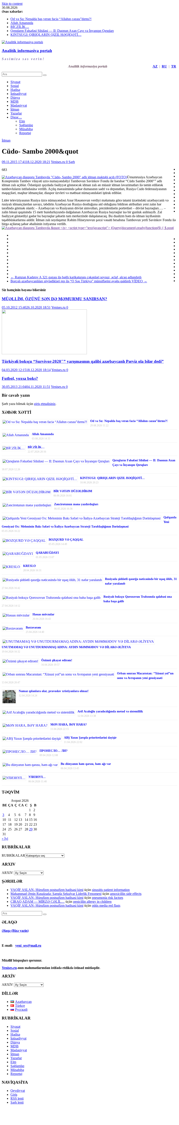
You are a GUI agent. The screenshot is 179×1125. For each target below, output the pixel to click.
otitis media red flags (106, 905)
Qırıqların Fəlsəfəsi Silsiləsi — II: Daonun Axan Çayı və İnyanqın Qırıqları (62, 31)
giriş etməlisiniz (44, 404)
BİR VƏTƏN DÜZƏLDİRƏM (72, 491)
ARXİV (7, 984)
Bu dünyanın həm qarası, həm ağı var (86, 764)
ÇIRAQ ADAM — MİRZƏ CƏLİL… (37, 901)
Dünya (15, 97)
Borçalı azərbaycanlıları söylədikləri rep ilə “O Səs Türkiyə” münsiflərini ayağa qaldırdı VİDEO (78, 281)
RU (164, 66)
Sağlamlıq (26, 125)
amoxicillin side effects (125, 894)
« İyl (5, 838)
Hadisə (15, 90)
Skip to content (12, 3)
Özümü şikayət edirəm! (56, 660)
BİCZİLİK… (19, 27)
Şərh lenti (17, 1102)
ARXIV (7, 873)
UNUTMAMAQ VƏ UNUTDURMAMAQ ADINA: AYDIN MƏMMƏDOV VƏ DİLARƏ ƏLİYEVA (66, 647)
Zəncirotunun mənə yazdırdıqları (76, 504)
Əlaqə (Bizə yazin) (15, 930)
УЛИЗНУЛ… (37, 777)
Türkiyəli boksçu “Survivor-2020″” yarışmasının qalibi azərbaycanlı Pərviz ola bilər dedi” (83, 361)
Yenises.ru (58, 162)
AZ (155, 66)
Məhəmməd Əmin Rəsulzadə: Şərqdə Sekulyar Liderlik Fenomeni (56, 894)
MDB (14, 101)
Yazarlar (16, 113)
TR (173, 66)
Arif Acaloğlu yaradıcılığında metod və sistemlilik (110, 711)
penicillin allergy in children (92, 901)
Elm (22, 121)
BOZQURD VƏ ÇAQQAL (66, 539)
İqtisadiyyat (18, 93)
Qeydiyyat (17, 1090)
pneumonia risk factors (107, 897)
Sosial (14, 86)
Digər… (16, 117)
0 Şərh (70, 162)
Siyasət (15, 82)
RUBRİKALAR (13, 855)
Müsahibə (26, 129)
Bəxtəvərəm (33, 627)
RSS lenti (17, 1098)
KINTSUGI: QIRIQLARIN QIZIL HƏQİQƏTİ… (45, 34)
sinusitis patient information (111, 890)
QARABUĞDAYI (47, 552)
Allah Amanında (21, 23)
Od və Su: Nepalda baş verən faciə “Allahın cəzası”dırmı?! (50, 19)
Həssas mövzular (43, 614)
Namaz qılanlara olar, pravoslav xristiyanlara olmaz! (54, 691)
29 (31, 829)
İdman (14, 109)
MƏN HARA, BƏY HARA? (68, 724)
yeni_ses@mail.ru (28, 945)
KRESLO (29, 566)
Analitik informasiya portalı (27, 50)
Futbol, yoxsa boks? (20, 378)
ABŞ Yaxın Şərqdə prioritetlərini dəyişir (90, 737)
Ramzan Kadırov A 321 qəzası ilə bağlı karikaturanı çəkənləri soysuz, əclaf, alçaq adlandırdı (75, 277)
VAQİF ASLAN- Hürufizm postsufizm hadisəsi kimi (46, 890)
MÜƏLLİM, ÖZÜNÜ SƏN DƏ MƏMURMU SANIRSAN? (54, 299)
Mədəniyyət (18, 105)
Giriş (13, 1094)
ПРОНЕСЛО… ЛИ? (53, 750)
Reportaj (25, 133)
